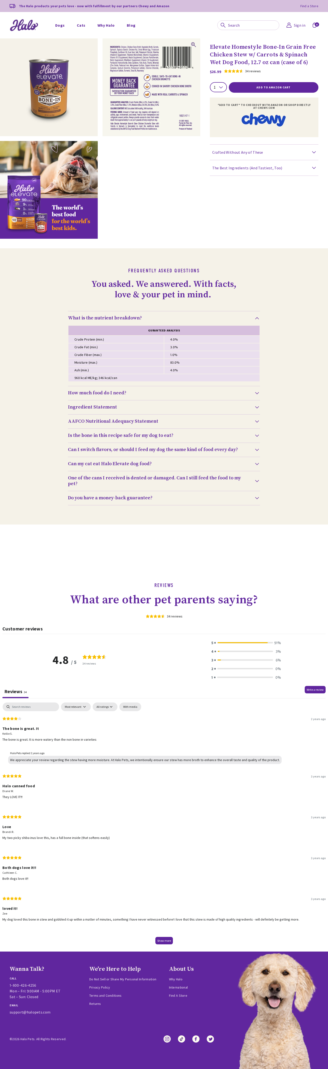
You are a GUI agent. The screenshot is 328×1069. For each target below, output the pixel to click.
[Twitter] (210, 1039)
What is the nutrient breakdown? (105, 318)
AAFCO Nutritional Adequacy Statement (113, 421)
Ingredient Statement (92, 407)
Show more (164, 940)
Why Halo (213, 26)
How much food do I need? (97, 393)
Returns (95, 1004)
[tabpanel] (164, 825)
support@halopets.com (30, 1012)
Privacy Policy (99, 987)
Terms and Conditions (105, 995)
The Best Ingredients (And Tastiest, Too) (247, 167)
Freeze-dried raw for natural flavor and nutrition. (139, 14)
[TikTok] (181, 1039)
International (178, 987)
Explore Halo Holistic (103, 18)
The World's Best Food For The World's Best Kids (258, 14)
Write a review (315, 689)
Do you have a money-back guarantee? (110, 498)
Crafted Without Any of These (237, 152)
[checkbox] (130, 706)
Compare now (216, 18)
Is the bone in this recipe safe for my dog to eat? (120, 436)
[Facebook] (196, 1039)
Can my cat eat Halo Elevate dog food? (110, 464)
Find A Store (178, 995)
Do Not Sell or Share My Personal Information (122, 979)
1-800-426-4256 (23, 985)
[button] (246, 643)
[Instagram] (167, 1039)
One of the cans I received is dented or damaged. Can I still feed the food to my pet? (154, 481)
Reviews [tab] (15, 691)
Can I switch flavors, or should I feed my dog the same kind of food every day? (153, 450)
